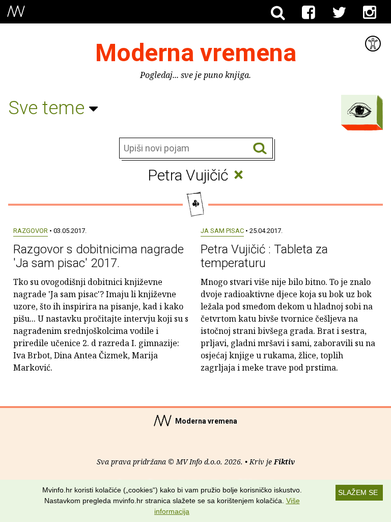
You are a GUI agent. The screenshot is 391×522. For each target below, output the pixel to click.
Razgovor (30, 230)
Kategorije (359, 110)
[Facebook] (308, 12)
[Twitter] (339, 12)
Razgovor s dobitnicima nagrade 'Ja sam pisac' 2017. (98, 256)
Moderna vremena (195, 52)
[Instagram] (369, 12)
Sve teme (48, 108)
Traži (260, 149)
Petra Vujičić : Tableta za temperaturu (264, 256)
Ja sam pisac (222, 230)
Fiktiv (284, 461)
